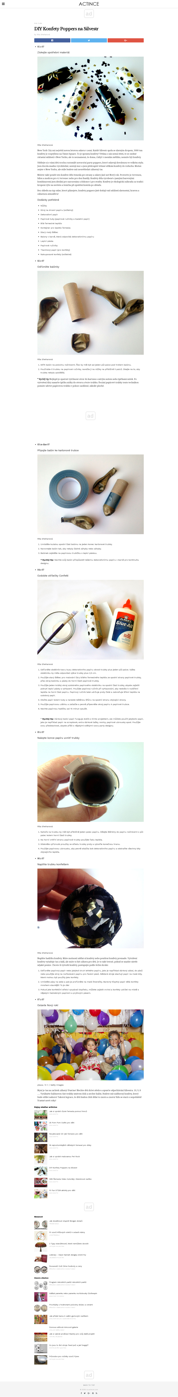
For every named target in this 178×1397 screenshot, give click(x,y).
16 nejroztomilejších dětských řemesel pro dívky (70, 1145)
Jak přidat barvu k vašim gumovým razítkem (68, 1316)
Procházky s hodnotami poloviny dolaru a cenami (71, 1305)
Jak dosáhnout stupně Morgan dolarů (65, 1221)
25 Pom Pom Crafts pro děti (61, 1123)
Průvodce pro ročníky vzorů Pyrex (64, 1356)
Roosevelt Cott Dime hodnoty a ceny (65, 1266)
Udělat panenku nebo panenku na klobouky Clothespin (73, 1293)
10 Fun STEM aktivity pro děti (62, 1190)
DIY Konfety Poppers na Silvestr (63, 1168)
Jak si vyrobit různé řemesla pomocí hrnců (68, 1111)
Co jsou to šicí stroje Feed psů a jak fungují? (68, 1345)
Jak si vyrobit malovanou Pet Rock (64, 1156)
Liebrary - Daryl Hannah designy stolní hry (67, 1255)
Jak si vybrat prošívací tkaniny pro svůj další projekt (72, 1334)
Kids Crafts (38, 23)
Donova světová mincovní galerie (63, 1327)
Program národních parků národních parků (67, 1282)
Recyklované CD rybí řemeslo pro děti (65, 1134)
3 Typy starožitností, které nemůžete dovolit (68, 1244)
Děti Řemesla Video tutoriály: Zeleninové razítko (70, 1179)
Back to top (89, 1385)
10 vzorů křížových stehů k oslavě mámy (67, 1232)
